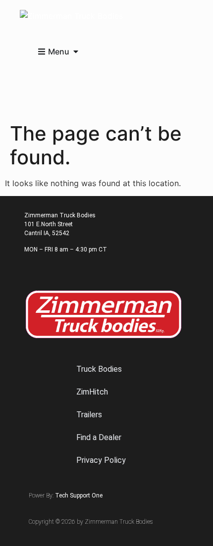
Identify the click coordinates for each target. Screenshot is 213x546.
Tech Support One (79, 495)
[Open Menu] (76, 51)
